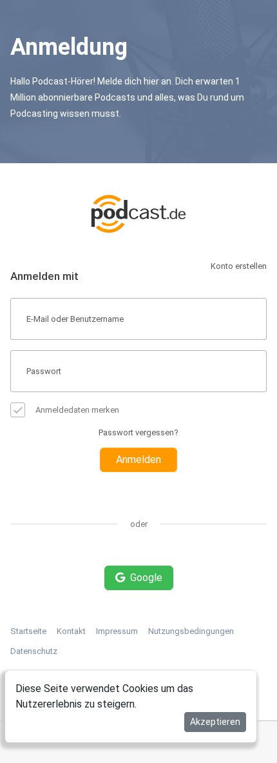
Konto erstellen (239, 266)
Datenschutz (33, 651)
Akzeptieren (215, 722)
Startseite (28, 631)
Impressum (117, 631)
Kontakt (71, 631)
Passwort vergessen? (138, 432)
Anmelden (138, 459)
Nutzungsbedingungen (191, 631)
